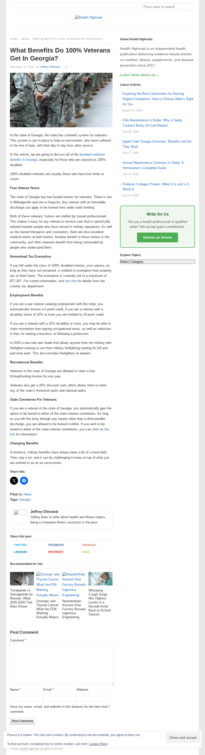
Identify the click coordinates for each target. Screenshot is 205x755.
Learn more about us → (140, 75)
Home (14, 39)
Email (86, 551)
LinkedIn (20, 551)
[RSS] (192, 28)
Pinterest (56, 551)
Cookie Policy (98, 744)
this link (70, 281)
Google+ (89, 544)
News (25, 39)
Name (15, 689)
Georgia (24, 499)
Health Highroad (29, 748)
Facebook (56, 544)
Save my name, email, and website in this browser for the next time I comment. (60, 709)
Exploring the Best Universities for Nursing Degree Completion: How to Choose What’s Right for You (158, 99)
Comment (18, 640)
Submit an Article (157, 237)
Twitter (20, 544)
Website (82, 689)
